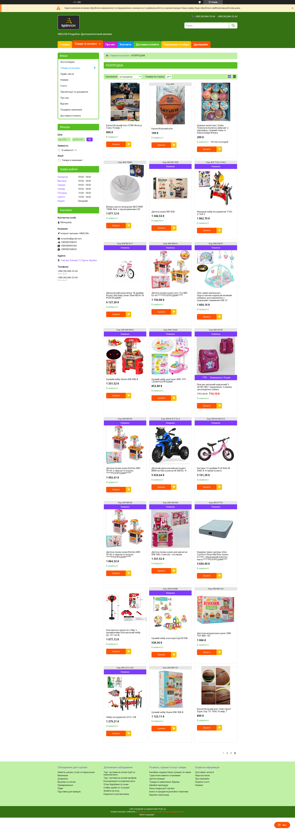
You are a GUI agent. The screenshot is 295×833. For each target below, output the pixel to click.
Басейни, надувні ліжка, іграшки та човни (170, 772)
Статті (63, 85)
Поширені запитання (71, 109)
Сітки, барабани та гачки (116, 784)
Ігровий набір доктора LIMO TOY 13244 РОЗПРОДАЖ (168, 380)
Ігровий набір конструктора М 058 (169, 638)
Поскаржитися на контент (148, 812)
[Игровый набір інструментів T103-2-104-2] (216, 188)
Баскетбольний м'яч (162, 128)
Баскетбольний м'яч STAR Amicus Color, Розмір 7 (124, 126)
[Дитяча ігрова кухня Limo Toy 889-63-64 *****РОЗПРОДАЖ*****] (170, 269)
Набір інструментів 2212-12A (121, 717)
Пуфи (60, 788)
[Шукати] (233, 25)
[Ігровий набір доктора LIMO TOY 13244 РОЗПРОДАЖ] (170, 355)
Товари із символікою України (164, 782)
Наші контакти (202, 775)
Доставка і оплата (204, 772)
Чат (284, 825)
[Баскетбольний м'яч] (170, 105)
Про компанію (202, 778)
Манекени (63, 775)
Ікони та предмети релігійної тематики (168, 791)
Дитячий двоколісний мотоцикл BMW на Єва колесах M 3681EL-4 (168, 469)
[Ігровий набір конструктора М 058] (170, 614)
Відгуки (64, 103)
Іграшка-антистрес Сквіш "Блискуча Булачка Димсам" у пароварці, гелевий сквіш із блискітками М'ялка (212, 129)
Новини (64, 79)
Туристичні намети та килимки (164, 775)
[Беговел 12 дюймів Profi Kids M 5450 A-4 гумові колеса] (216, 444)
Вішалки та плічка (67, 782)
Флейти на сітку (111, 791)
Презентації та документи (74, 91)
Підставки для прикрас (69, 791)
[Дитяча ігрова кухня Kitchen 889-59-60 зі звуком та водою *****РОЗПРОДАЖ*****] (125, 444)
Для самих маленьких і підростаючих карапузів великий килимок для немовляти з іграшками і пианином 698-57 (214, 297)
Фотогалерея (67, 62)
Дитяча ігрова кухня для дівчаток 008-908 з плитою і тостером (169, 553)
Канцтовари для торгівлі (161, 788)
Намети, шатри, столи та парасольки (76, 772)
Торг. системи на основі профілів (120, 778)
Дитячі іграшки (157, 778)
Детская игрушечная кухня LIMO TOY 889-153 (214, 634)
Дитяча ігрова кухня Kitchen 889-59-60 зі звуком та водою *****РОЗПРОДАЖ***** (123, 470)
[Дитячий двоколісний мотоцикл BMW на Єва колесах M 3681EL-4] (170, 444)
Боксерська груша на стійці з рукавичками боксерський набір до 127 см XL (123, 632)
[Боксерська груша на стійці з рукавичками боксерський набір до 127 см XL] (125, 606)
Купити (116, 144)
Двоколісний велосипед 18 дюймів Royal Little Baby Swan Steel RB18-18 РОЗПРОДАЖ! (125, 295)
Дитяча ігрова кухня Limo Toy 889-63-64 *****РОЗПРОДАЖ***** (169, 294)
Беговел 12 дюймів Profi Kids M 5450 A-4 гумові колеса (213, 469)
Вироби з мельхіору (159, 795)
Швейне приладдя (158, 785)
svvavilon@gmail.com (71, 238)
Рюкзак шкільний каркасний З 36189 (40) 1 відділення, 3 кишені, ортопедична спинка (214, 387)
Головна (65, 44)
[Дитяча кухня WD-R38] (170, 188)
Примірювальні (65, 785)
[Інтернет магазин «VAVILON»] (69, 22)
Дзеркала (63, 778)
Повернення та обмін (176, 44)
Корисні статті (202, 782)
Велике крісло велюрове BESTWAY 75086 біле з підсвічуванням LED (124, 208)
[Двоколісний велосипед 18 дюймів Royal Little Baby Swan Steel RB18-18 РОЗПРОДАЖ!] (125, 269)
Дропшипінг (201, 44)
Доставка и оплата (147, 44)
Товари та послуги (86, 43)
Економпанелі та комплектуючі (119, 781)
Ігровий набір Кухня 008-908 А (122, 379)
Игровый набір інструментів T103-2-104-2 (215, 212)
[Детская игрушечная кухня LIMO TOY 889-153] (216, 610)
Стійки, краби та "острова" (117, 787)
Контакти (125, 44)
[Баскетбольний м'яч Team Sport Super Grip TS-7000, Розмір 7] (216, 685)
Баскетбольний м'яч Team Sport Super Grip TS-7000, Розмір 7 (214, 710)
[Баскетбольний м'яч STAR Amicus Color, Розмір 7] (125, 102)
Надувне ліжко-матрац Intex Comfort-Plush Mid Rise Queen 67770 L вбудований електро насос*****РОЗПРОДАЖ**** (212, 556)
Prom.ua (162, 809)
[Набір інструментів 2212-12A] (125, 693)
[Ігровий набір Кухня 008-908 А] (125, 355)
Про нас (110, 44)
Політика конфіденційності (172, 812)
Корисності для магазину (116, 794)
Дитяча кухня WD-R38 (163, 211)
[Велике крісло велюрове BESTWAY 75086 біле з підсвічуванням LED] (125, 183)
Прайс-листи (67, 74)
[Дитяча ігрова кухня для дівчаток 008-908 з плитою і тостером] (170, 528)
